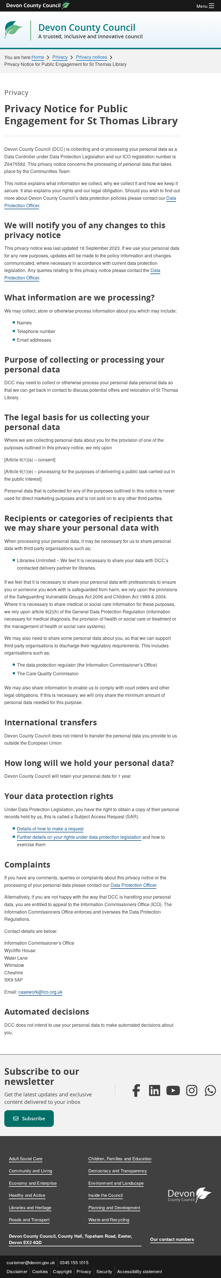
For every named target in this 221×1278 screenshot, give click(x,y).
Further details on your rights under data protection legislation (79, 837)
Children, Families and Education (119, 1158)
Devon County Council (90, 30)
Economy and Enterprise (33, 1183)
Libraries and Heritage (30, 1207)
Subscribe (33, 1118)
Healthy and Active (27, 1195)
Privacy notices (91, 57)
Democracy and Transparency (117, 1170)
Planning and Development (114, 1207)
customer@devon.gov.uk (31, 1262)
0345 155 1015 (74, 1262)
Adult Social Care (25, 1158)
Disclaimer (17, 1271)
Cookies (40, 1271)
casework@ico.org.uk (40, 991)
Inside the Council (105, 1195)
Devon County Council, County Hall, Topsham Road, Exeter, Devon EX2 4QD (70, 1239)
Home (38, 57)
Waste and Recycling (108, 1219)
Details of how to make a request (50, 828)
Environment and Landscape (116, 1183)
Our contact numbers (172, 1239)
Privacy (60, 57)
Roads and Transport (29, 1219)
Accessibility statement (139, 1271)
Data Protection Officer (133, 885)
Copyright (62, 1271)
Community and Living (30, 1170)
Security (104, 1271)
